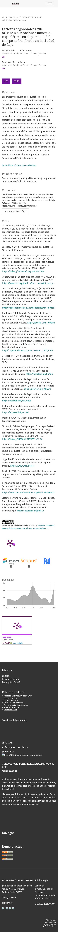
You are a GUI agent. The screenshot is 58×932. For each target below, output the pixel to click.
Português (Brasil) (11, 682)
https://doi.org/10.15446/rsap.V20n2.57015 (23, 271)
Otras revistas (10, 710)
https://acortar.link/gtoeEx (30, 510)
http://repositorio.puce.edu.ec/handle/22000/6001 (27, 350)
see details (18, 643)
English (5, 676)
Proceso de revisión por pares (18, 696)
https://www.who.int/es (22, 466)
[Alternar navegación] (50, 3)
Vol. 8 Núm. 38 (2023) (11, 17)
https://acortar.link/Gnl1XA (39, 374)
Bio (3, 57)
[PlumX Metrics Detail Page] (10, 543)
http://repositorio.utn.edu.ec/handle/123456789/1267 (28, 308)
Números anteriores (13, 703)
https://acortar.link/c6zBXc (15, 412)
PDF (6, 81)
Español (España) (10, 679)
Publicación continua (15, 747)
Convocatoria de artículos (16, 705)
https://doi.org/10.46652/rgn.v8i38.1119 (19, 165)
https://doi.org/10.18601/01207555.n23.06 (22, 439)
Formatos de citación (14, 211)
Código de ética (11, 700)
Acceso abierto (10, 698)
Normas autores (11, 707)
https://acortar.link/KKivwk (37, 389)
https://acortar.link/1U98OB (41, 322)
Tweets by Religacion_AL (14, 720)
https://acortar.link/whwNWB (16, 400)
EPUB (16, 81)
